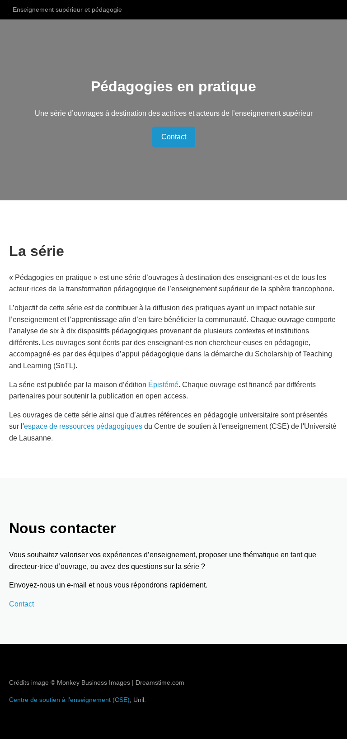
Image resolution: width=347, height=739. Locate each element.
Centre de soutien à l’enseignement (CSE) (69, 699)
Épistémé (163, 384)
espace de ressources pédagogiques (83, 426)
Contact (173, 137)
